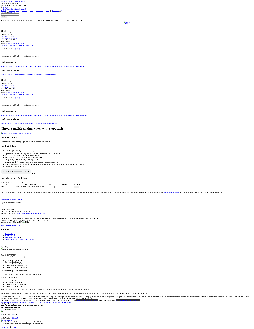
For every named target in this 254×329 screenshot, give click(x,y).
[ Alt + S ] (127, 24)
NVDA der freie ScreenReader (10, 225)
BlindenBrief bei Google (79, 66)
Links (47, 11)
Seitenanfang (5, 302)
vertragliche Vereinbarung (171, 192)
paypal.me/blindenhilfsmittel (15, 43)
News (31, 11)
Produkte (3, 11)
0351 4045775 (8, 7)
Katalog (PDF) (61, 302)
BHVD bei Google (36, 66)
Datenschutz (32, 302)
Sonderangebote (14, 11)
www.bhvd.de (28, 45)
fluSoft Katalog (10, 234)
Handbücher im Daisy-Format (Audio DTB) (19, 239)
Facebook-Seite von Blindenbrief (46, 75)
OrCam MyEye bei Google (21, 66)
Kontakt (24, 11)
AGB (19, 302)
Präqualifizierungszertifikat (14, 305)
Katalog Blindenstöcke (12, 237)
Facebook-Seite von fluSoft (9, 75)
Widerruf (24, 302)
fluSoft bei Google (6, 66)
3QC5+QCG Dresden (21, 49)
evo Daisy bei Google (49, 66)
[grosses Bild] (16, 133)
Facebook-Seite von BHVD (27, 75)
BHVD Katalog (10, 235)
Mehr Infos (15, 327)
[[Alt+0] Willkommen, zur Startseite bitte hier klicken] (13, 1)
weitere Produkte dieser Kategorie (12, 199)
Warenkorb (55, 11)
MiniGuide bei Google (64, 66)
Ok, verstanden (5, 327)
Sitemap (69, 302)
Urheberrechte (40, 302)
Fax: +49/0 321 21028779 (9, 38)
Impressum (39, 11)
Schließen (14, 318)
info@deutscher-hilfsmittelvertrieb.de (15, 9)
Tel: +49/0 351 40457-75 (8, 36)
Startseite (12, 12)
